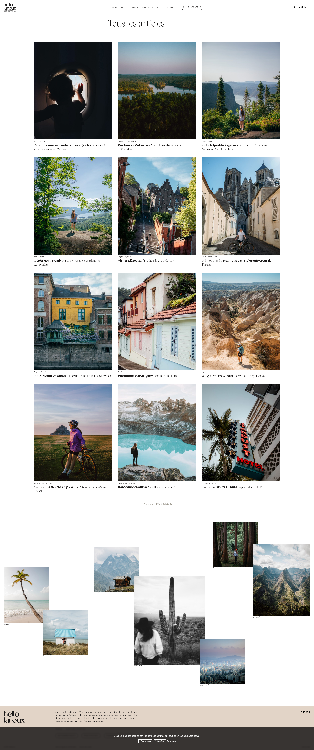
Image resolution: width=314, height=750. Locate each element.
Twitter (299, 7)
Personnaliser (172, 741)
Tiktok (296, 7)
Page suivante (164, 504)
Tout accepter (146, 741)
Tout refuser (160, 741)
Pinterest (305, 7)
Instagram (302, 7)
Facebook (294, 7)
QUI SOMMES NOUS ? (192, 7)
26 (151, 504)
